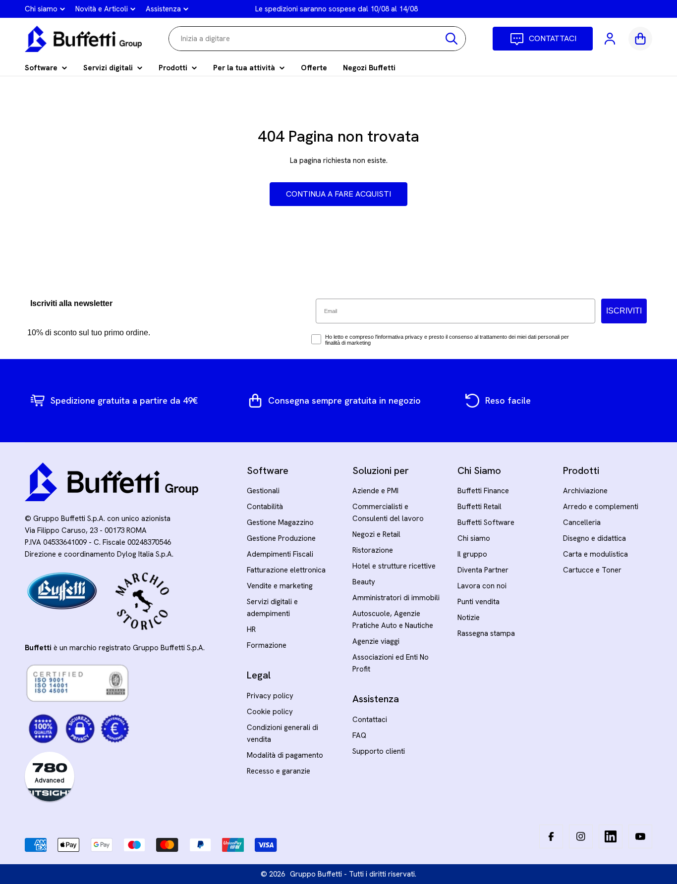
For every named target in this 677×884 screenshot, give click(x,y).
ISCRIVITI (624, 311)
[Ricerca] (451, 39)
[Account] (611, 39)
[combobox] (317, 39)
